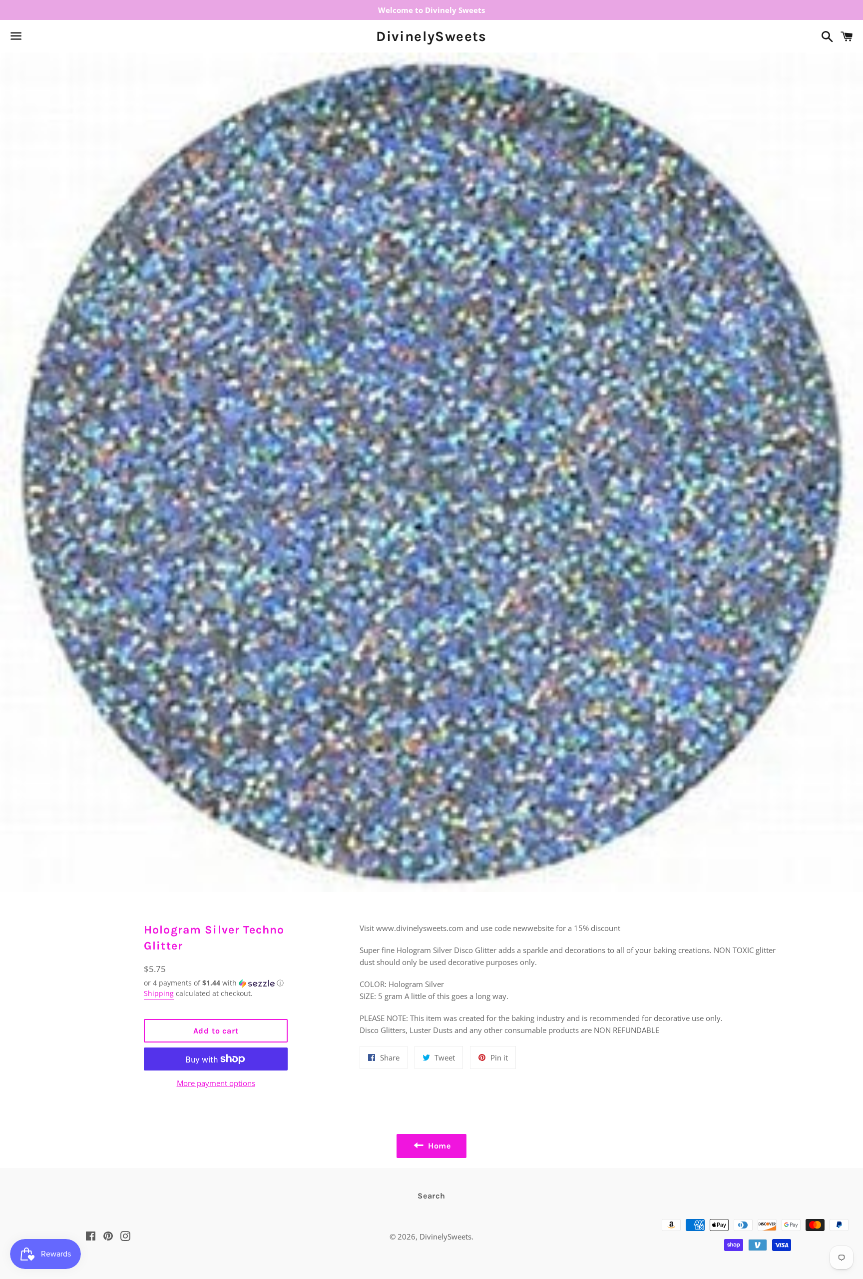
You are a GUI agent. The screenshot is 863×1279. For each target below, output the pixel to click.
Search (431, 1195)
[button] (216, 983)
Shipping (159, 993)
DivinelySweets (431, 36)
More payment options (216, 1083)
